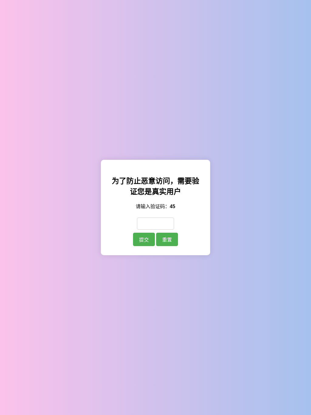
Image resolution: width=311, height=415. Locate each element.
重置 (167, 239)
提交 (144, 239)
